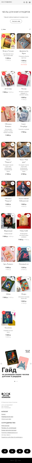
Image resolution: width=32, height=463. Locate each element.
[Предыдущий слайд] (1, 364)
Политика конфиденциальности (9, 432)
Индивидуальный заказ (7, 416)
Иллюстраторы (5, 425)
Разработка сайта (6, 437)
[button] (24, 2)
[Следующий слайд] (31, 364)
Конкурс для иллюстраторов (8, 430)
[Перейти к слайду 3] (17, 381)
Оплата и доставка (6, 419)
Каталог (3, 414)
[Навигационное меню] (30, 2)
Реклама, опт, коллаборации (8, 427)
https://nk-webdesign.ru (17, 437)
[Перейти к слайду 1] (14, 381)
